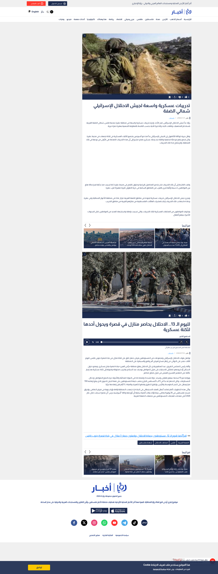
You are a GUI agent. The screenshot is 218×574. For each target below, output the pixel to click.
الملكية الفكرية (107, 535)
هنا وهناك (101, 19)
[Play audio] (87, 342)
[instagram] (94, 523)
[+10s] (187, 342)
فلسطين (149, 19)
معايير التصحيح (94, 535)
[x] (84, 523)
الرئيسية (187, 19)
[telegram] (124, 523)
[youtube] (114, 523)
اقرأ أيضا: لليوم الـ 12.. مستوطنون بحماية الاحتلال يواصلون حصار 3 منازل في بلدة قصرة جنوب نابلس (136, 435)
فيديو (69, 19)
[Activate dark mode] (49, 12)
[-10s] (181, 342)
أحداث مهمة (79, 19)
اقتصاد (119, 19)
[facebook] (74, 523)
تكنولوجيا (91, 19)
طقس (140, 19)
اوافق (39, 567)
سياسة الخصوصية (159, 569)
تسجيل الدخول (56, 4)
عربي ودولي (129, 19)
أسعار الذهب (176, 19)
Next (85, 225)
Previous (90, 225)
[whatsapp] (104, 523)
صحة (158, 19)
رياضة (111, 19)
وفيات (61, 19)
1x (93, 342)
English (35, 12)
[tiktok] (134, 523)
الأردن (165, 19)
